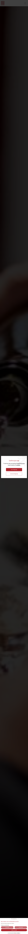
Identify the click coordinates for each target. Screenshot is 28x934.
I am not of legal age (14, 473)
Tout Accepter (21, 927)
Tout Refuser (7, 927)
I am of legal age (14, 469)
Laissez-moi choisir (14, 930)
